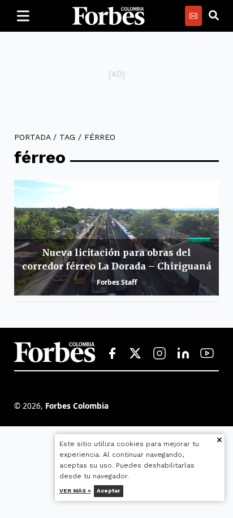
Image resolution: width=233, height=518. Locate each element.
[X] (136, 353)
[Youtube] (207, 353)
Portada (32, 137)
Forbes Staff (117, 282)
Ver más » (75, 490)
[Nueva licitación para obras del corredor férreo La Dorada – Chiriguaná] (116, 238)
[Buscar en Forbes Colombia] (214, 16)
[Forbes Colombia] (108, 16)
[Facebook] (112, 353)
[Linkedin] (183, 353)
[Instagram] (159, 353)
